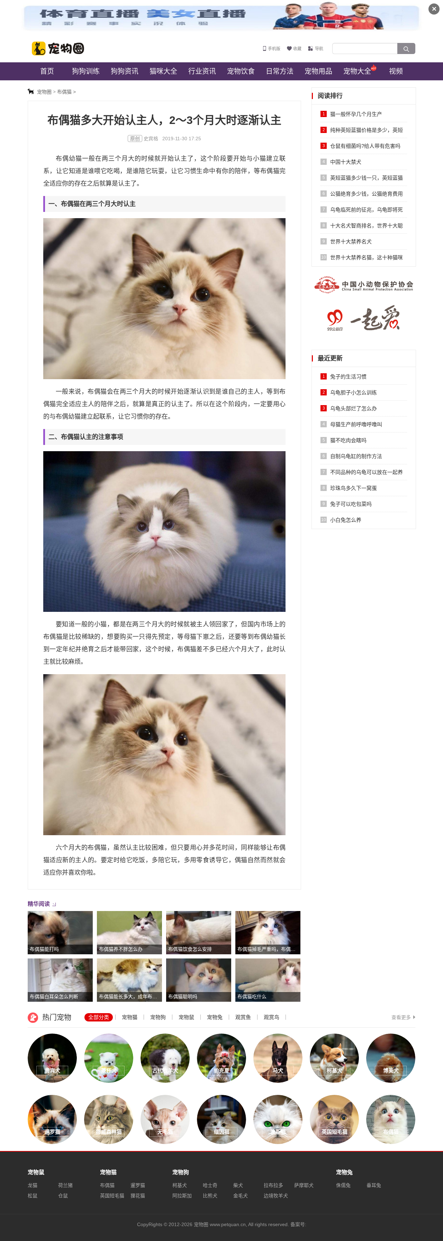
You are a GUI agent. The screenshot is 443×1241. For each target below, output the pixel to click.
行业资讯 (202, 71)
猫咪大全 (163, 71)
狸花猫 (137, 1195)
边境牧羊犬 (276, 1195)
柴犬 (238, 1185)
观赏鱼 (243, 1017)
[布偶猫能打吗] (60, 932)
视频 (396, 71)
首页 (47, 71)
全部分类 (98, 1017)
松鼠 (32, 1195)
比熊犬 (210, 1195)
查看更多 (401, 1017)
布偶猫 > (66, 92)
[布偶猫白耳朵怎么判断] (60, 979)
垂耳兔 (374, 1185)
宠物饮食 (241, 71)
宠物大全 (357, 71)
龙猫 (32, 1185)
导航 (319, 48)
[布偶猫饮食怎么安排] (198, 932)
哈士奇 (210, 1185)
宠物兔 (215, 1017)
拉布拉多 (273, 1185)
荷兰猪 (65, 1185)
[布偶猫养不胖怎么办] (129, 932)
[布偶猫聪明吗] (198, 979)
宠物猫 (129, 1017)
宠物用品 (318, 71)
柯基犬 (179, 1185)
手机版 (274, 48)
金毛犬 (240, 1195)
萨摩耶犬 (304, 1185)
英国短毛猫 (112, 1195)
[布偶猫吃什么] (267, 979)
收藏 (297, 48)
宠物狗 (158, 1017)
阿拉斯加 (182, 1195)
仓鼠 (63, 1195)
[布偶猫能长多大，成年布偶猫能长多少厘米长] (129, 979)
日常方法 (279, 71)
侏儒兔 (343, 1185)
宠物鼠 (186, 1017)
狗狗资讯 (124, 71)
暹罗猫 (137, 1185)
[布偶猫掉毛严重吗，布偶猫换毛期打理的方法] (267, 932)
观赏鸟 (271, 1017)
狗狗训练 (86, 71)
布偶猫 (107, 1185)
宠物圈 (62, 48)
